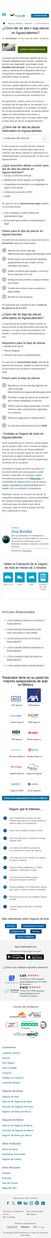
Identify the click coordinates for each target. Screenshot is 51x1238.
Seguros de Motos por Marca (17, 1135)
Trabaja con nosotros (12, 1078)
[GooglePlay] (16, 957)
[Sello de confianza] (34, 1015)
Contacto (6, 1073)
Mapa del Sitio (9, 1188)
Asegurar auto (17, 931)
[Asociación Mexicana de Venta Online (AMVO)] (25, 1034)
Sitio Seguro (8, 1063)
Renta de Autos (10, 1149)
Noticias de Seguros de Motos (17, 1125)
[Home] (4, 23)
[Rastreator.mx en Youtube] (20, 1203)
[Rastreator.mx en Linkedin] (26, 1203)
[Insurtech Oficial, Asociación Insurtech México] (43, 1025)
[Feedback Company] (11, 991)
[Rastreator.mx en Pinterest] (37, 1203)
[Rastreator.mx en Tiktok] (43, 1203)
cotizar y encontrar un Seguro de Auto (20, 485)
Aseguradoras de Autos (33, 926)
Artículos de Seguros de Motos (17, 1130)
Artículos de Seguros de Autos (17, 1106)
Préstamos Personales (13, 1154)
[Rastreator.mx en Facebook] (8, 1203)
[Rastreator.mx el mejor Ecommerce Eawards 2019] (11, 1025)
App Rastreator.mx (25, 946)
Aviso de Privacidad (34, 1211)
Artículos (11, 926)
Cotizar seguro (40, 15)
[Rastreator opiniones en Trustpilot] (29, 1024)
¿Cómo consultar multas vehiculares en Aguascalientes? (24, 658)
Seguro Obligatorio (25, 937)
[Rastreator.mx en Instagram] (31, 1203)
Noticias (36, 931)
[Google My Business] (11, 979)
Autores (6, 1058)
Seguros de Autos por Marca (16, 1111)
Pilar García (27, 551)
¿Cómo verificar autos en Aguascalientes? (25, 665)
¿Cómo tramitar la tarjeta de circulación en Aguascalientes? (25, 622)
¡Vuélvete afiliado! (11, 1082)
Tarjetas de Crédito (11, 1159)
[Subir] (46, 1233)
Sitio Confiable (9, 1068)
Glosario (6, 1173)
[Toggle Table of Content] (43, 138)
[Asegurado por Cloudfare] (18, 1015)
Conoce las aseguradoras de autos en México (25, 798)
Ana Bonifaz (21, 531)
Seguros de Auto (10, 1096)
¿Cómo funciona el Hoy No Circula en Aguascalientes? (23, 640)
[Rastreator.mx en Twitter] (14, 1203)
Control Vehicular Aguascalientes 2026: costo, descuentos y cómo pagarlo (24, 631)
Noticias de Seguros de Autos (17, 1101)
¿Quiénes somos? (11, 1053)
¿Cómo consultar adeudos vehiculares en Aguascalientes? (25, 649)
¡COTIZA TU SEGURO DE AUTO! (32, 49)
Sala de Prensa (10, 1183)
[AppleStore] (35, 957)
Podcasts (7, 1178)
